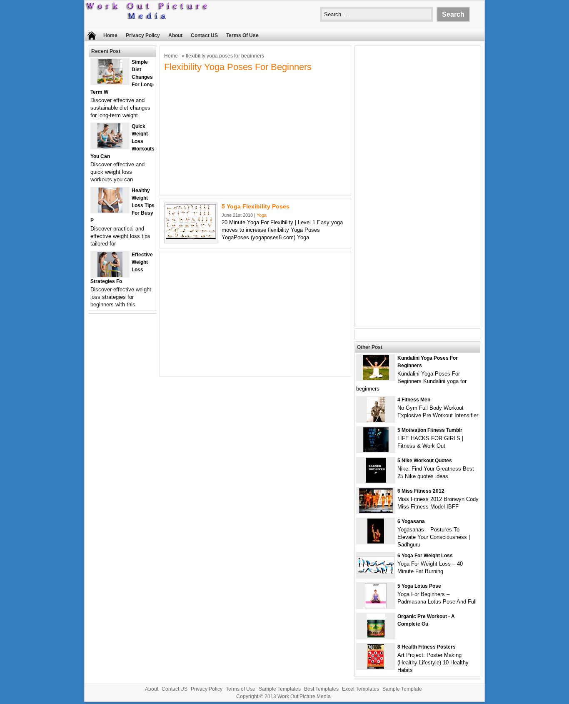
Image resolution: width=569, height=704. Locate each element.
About (175, 35)
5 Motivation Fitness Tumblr (429, 430)
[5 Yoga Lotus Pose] (376, 606)
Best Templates (321, 689)
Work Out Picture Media (304, 696)
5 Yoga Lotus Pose (419, 586)
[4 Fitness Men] (376, 420)
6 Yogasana (411, 521)
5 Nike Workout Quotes (424, 460)
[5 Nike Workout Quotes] (376, 481)
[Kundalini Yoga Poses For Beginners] (376, 378)
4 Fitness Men (413, 400)
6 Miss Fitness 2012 (420, 491)
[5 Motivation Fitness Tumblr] (376, 450)
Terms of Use (242, 35)
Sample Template (402, 689)
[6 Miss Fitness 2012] (376, 511)
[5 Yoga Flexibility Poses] (191, 237)
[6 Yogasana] (375, 542)
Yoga (262, 215)
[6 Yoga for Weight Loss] (375, 572)
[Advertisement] (255, 133)
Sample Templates (280, 689)
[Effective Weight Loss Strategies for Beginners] (109, 275)
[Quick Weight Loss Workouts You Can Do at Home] (109, 146)
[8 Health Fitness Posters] (375, 667)
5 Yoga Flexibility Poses (255, 206)
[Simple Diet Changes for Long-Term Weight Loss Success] (109, 82)
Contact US (204, 35)
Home (110, 35)
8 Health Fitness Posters (426, 647)
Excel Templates (360, 689)
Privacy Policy (143, 35)
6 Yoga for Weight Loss (425, 556)
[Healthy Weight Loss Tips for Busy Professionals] (110, 211)
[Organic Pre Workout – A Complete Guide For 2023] (376, 637)
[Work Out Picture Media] (147, 17)
